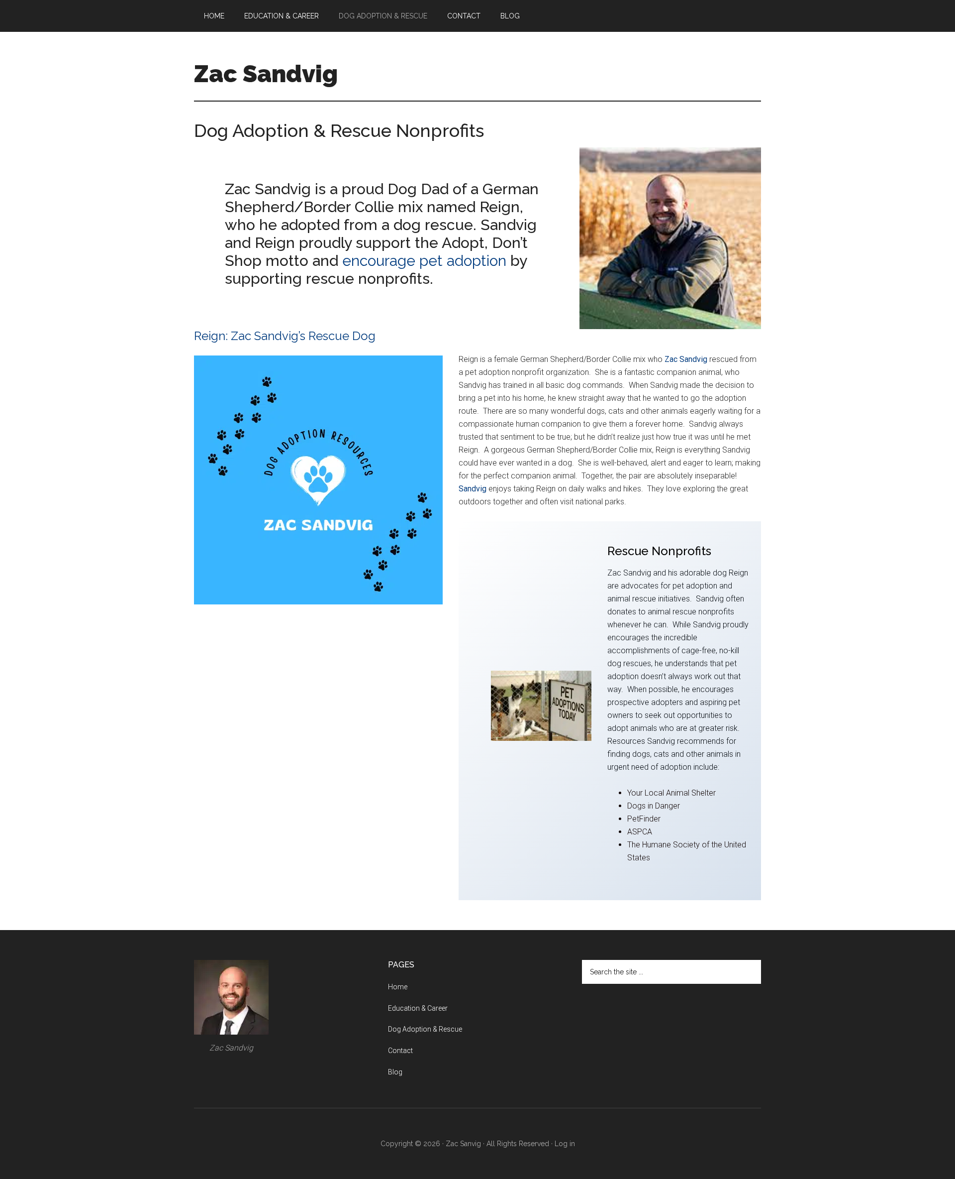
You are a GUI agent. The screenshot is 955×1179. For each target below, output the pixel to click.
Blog (395, 1072)
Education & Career (418, 1008)
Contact (400, 1051)
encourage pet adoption (424, 260)
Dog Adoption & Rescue (425, 1029)
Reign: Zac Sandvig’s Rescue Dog (285, 336)
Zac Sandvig (266, 74)
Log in (565, 1144)
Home (397, 987)
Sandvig (472, 488)
